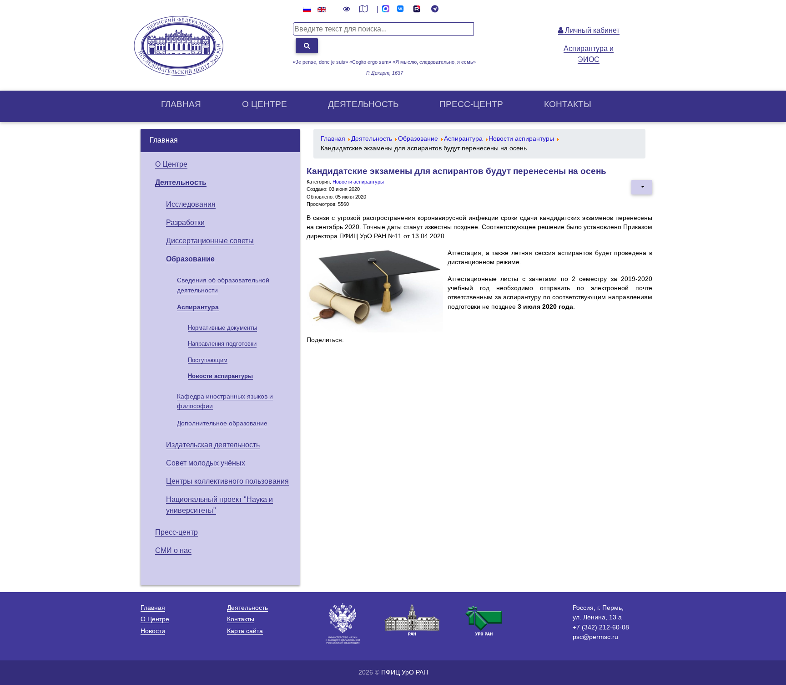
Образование (190, 259)
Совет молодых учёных (205, 463)
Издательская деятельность (213, 445)
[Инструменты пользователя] (641, 187)
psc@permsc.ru (595, 636)
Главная (181, 104)
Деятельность (363, 104)
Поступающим (207, 360)
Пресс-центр (471, 104)
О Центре (171, 164)
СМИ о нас (173, 550)
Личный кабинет (591, 30)
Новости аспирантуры (220, 376)
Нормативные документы (222, 327)
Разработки (185, 222)
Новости (153, 630)
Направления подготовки (222, 343)
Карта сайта (245, 630)
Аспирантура (198, 307)
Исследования (191, 204)
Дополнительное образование (222, 423)
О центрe (264, 104)
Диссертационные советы (210, 241)
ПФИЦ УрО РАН (404, 672)
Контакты (567, 104)
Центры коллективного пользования (227, 481)
